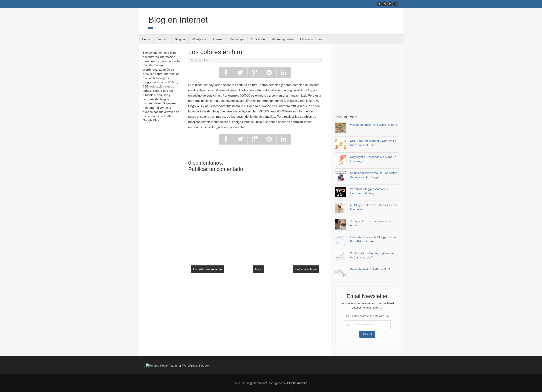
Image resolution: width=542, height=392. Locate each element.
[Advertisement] (370, 79)
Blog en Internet (178, 19)
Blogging (162, 39)
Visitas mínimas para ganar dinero (373, 124)
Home (146, 39)
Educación (258, 39)
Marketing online (282, 39)
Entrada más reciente (207, 269)
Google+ (384, 4)
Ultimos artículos (311, 39)
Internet (218, 39)
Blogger (180, 39)
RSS (395, 4)
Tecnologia (237, 39)
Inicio (258, 269)
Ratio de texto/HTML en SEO (370, 269)
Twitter (379, 4)
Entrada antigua (306, 269)
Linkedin (390, 4)
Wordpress (199, 39)
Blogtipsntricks (297, 383)
